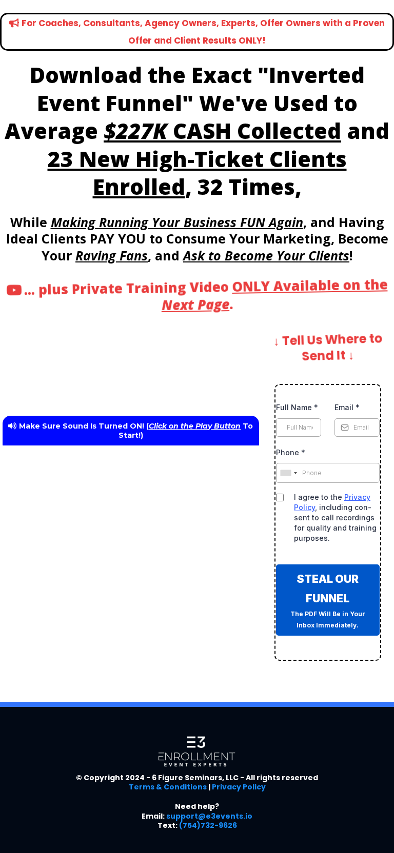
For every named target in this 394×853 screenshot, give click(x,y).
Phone (290, 452)
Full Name (297, 407)
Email (347, 407)
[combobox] (288, 473)
